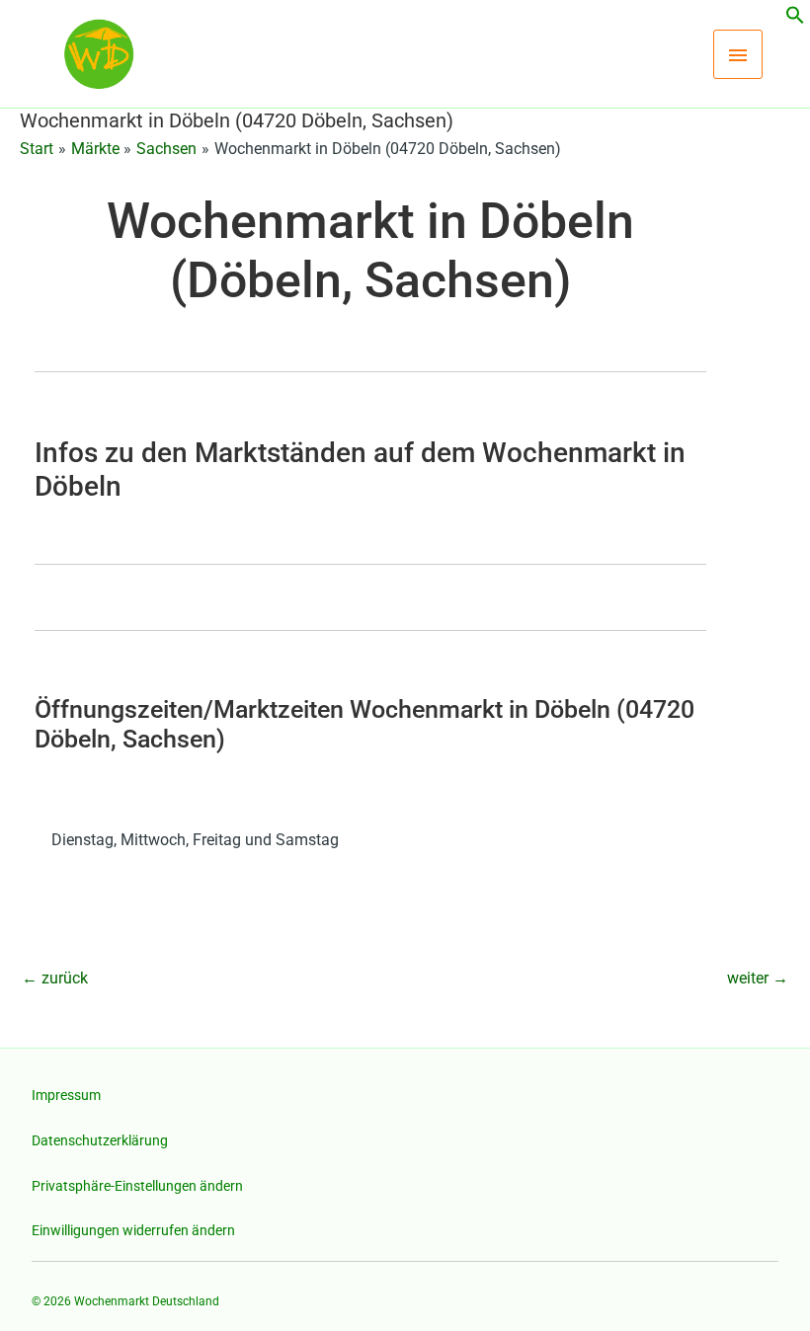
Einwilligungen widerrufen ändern (133, 1230)
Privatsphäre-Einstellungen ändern (137, 1186)
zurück (55, 978)
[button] (795, 19)
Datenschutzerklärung (100, 1140)
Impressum (66, 1095)
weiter (757, 978)
